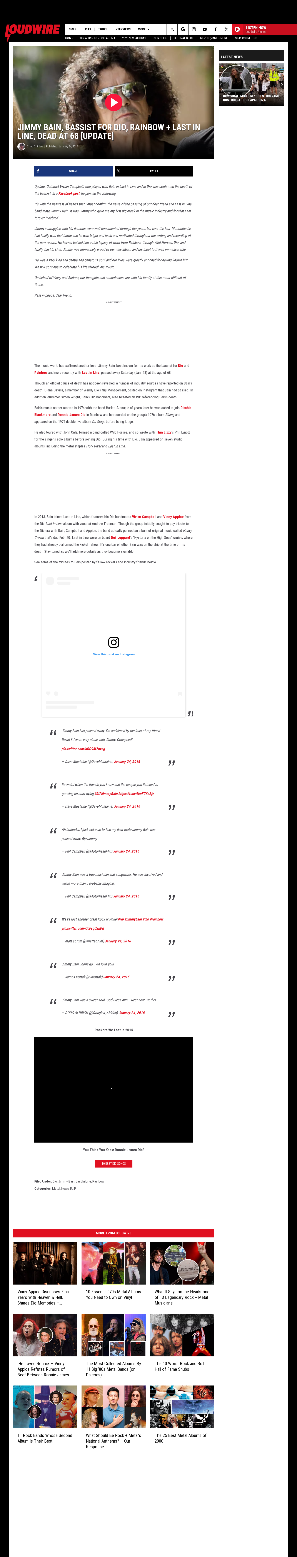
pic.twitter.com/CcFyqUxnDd (83, 928)
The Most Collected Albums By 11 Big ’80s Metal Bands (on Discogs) (113, 1369)
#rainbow (156, 919)
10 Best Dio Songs (114, 1163)
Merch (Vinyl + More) (214, 38)
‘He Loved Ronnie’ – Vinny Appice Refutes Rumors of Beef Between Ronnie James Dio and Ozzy (43, 1369)
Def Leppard (120, 537)
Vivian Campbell (144, 517)
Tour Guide (159, 38)
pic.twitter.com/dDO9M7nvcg (83, 749)
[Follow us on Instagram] (194, 29)
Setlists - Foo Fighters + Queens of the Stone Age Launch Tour (249, 98)
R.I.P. (73, 1188)
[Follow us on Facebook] (215, 29)
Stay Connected (246, 38)
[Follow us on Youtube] (204, 29)
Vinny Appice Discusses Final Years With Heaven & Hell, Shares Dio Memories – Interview (43, 1297)
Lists (87, 29)
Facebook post (68, 193)
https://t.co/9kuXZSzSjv (136, 794)
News (72, 29)
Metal (56, 1188)
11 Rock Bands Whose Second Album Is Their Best (44, 1438)
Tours (102, 29)
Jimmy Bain (66, 1181)
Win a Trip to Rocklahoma (97, 38)
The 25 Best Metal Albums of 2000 (181, 1438)
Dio (180, 365)
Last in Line (91, 372)
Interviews (123, 29)
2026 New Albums (134, 38)
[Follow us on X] (226, 29)
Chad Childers (35, 146)
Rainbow (40, 372)
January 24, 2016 (127, 761)
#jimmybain (133, 919)
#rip (120, 919)
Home (69, 38)
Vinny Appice (173, 517)
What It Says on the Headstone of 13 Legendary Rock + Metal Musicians (182, 1297)
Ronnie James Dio (71, 414)
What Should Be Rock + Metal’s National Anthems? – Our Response (113, 1441)
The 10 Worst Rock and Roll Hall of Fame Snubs (179, 1366)
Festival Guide (184, 38)
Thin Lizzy (164, 432)
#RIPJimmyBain (105, 794)
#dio (145, 919)
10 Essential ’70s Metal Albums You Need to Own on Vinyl (113, 1294)
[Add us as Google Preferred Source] (183, 29)
